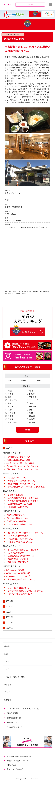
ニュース (7, 661)
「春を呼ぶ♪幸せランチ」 (18, 562)
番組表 (7, 646)
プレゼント (8, 692)
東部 (39, 380)
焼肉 (31, 413)
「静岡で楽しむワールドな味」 (20, 503)
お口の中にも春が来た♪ (17, 535)
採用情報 (30, 4)
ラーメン (33, 403)
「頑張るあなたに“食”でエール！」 (22, 555)
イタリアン (12, 400)
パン (10, 409)
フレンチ (33, 397)
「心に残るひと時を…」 (17, 552)
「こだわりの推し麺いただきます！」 (23, 500)
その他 (32, 422)
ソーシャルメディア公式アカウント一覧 (23, 708)
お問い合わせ (12, 765)
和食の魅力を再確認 (15, 570)
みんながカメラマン (15, 727)
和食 (10, 390)
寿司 (31, 390)
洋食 (10, 397)
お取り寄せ (12, 422)
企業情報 (8, 699)
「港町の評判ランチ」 (16, 515)
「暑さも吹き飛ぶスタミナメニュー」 (23, 469)
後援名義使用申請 (14, 717)
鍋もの (32, 393)
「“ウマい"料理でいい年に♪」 (20, 593)
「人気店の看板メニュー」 (18, 518)
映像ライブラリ (13, 722)
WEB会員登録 (12, 713)
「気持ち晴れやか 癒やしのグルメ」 (22, 497)
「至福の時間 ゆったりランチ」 (21, 483)
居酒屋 (10, 419)
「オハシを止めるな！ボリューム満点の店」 (26, 486)
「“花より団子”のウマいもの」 (20, 538)
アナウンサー (9, 669)
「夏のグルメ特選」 (15, 494)
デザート (33, 406)
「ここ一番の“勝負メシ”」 (18, 587)
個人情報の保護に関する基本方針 (19, 756)
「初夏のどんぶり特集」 (17, 521)
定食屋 (32, 416)
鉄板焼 (10, 416)
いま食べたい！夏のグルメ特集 (20, 463)
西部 (24, 380)
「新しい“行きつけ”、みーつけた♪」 (23, 549)
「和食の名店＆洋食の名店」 (19, 460)
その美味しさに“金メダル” (18, 576)
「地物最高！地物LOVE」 (17, 507)
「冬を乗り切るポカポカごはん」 (21, 579)
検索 (27, 429)
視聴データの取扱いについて (17, 760)
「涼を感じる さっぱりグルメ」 (21, 480)
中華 (10, 403)
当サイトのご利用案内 (15, 769)
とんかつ (11, 413)
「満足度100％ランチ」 (17, 477)
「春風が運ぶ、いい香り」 (18, 559)
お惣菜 (32, 419)
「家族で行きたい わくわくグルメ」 (23, 466)
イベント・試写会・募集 (14, 677)
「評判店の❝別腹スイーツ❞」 (19, 457)
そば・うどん (13, 406)
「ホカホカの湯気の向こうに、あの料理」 (25, 590)
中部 (10, 380)
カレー (32, 409)
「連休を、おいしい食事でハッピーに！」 (25, 532)
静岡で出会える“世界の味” (18, 573)
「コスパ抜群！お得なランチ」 (20, 524)
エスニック (34, 400)
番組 (6, 654)
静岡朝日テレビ (7, 4)
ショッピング (9, 684)
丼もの (10, 393)
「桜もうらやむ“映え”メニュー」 (21, 541)
